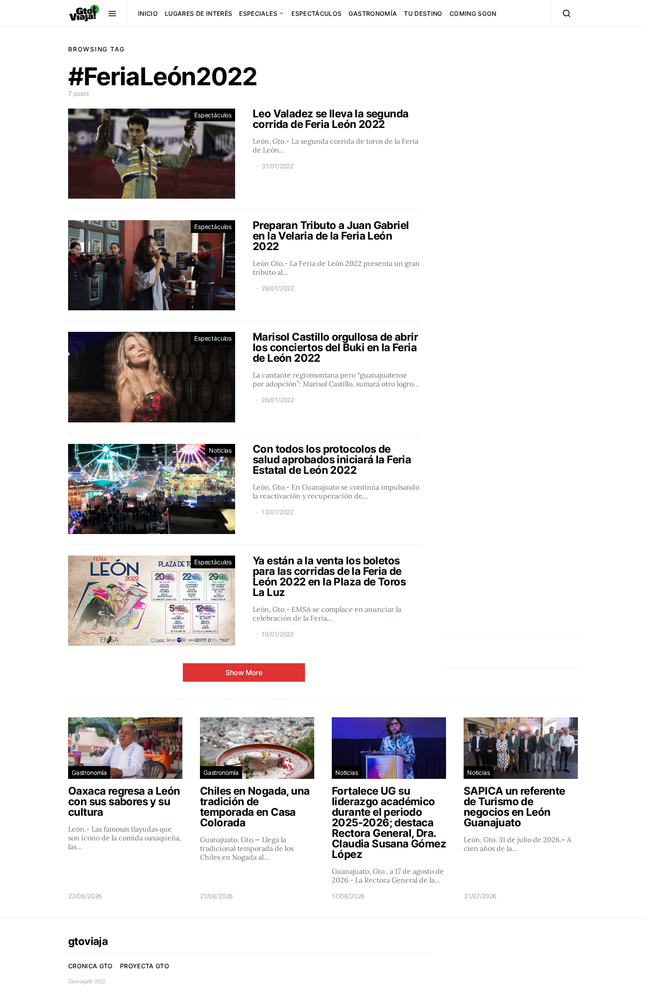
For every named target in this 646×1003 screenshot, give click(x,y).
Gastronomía (372, 13)
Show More (243, 672)
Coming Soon (473, 13)
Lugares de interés (198, 13)
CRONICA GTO (90, 966)
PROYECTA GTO (144, 966)
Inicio (148, 13)
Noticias (220, 450)
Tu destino (423, 13)
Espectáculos (316, 13)
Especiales (258, 13)
